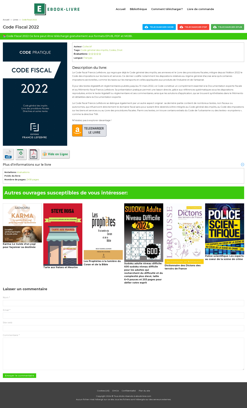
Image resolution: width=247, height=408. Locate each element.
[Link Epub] (20, 154)
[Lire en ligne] (55, 154)
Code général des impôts (94, 50)
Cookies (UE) (103, 391)
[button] (123, 164)
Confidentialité (129, 391)
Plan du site (144, 391)
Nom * (6, 297)
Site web (7, 322)
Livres (15, 20)
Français (87, 57)
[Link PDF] (33, 154)
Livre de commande (200, 9)
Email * (6, 310)
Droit (119, 50)
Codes (112, 50)
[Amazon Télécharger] (89, 130)
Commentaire (11, 335)
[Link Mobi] (8, 154)
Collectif (87, 46)
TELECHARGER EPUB (230, 27)
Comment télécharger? (167, 9)
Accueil (121, 9)
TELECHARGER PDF (196, 27)
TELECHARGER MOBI (162, 27)
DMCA (115, 391)
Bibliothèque (138, 9)
